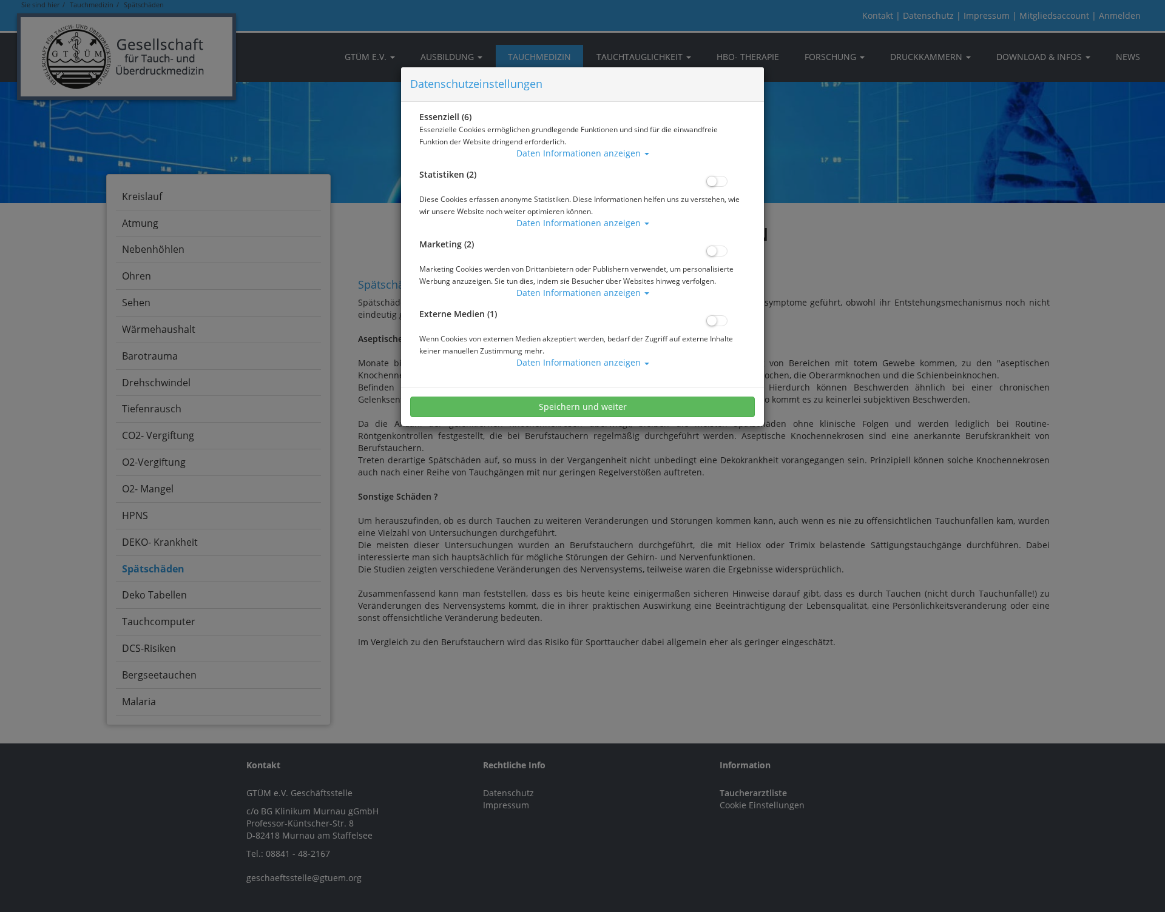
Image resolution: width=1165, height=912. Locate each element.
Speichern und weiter (583, 406)
